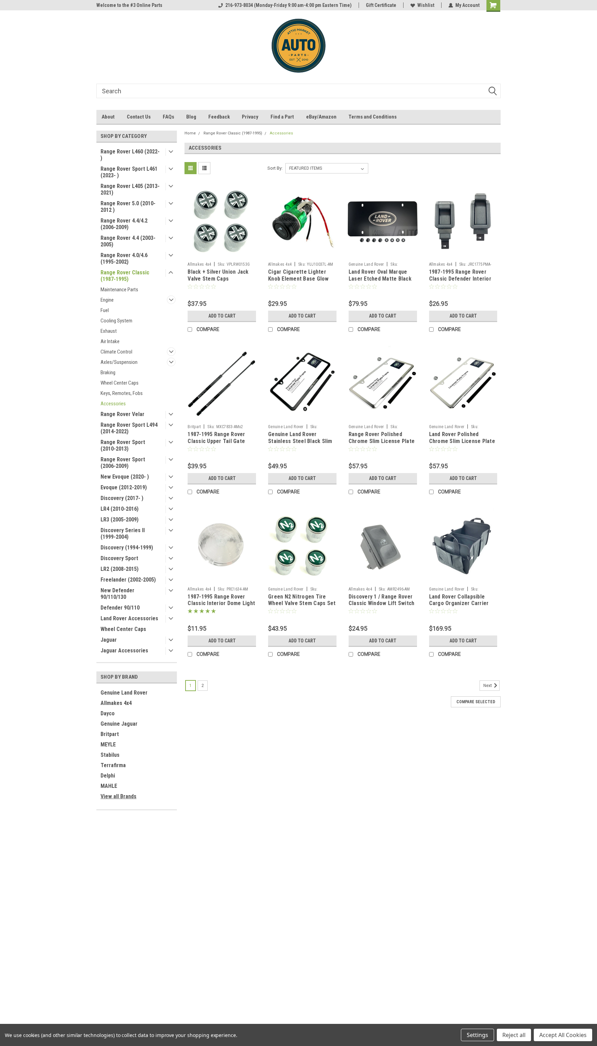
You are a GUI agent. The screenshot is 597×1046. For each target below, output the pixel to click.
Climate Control (116, 352)
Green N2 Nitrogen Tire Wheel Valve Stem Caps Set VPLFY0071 (301, 603)
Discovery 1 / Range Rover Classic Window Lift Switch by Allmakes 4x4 (382, 603)
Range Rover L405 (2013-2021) (130, 189)
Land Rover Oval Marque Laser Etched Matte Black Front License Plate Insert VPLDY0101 (381, 281)
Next (488, 685)
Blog (191, 117)
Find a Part (282, 117)
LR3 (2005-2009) (120, 519)
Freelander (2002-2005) (128, 579)
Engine (107, 300)
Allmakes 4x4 (116, 703)
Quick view (221, 253)
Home (190, 133)
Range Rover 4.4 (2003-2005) (128, 241)
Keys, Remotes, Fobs (122, 393)
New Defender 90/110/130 (117, 593)
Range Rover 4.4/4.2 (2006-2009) (124, 223)
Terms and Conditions (373, 117)
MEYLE (108, 744)
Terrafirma (113, 765)
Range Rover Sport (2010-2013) (123, 445)
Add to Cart (222, 316)
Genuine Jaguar (119, 723)
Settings (477, 1035)
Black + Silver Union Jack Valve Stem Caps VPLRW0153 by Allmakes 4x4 (218, 281)
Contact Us (139, 117)
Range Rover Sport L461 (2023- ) (129, 172)
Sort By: (275, 168)
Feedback (219, 117)
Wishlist (425, 5)
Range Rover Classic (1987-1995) (125, 275)
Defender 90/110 (120, 607)
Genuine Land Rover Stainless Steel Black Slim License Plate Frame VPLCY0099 (300, 444)
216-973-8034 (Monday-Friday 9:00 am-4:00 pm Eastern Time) (288, 5)
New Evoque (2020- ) (125, 476)
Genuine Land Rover (124, 692)
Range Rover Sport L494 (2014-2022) (129, 428)
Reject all (513, 1035)
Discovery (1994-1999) (127, 547)
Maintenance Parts (119, 289)
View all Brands (118, 796)
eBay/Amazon (321, 117)
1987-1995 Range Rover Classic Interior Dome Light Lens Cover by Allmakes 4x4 (222, 603)
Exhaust (109, 331)
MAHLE (109, 786)
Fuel (105, 310)
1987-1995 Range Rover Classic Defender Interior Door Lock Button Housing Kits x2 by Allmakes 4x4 (461, 281)
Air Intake (110, 341)
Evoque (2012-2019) (124, 487)
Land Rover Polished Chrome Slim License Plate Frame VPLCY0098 (462, 441)
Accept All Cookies (563, 1035)
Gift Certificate (381, 5)
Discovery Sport (119, 558)
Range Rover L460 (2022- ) (130, 154)
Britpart (110, 734)
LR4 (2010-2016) (120, 509)
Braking (108, 372)
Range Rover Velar (122, 414)
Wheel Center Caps (120, 383)
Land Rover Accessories (129, 618)
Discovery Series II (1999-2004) (123, 533)
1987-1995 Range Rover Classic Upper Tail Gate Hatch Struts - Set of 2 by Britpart (219, 444)
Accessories (113, 404)
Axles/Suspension (119, 362)
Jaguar (109, 640)
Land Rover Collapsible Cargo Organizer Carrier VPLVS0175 (459, 603)
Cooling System (116, 321)
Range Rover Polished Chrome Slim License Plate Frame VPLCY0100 (382, 441)
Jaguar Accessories (124, 650)
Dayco (108, 713)
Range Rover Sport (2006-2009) (123, 462)
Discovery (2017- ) (122, 498)
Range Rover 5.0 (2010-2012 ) (128, 206)
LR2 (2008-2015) (120, 569)
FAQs (168, 117)
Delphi (108, 775)
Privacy (250, 117)
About (108, 117)
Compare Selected (475, 701)
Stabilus (110, 755)
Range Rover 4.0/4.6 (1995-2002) (124, 258)
